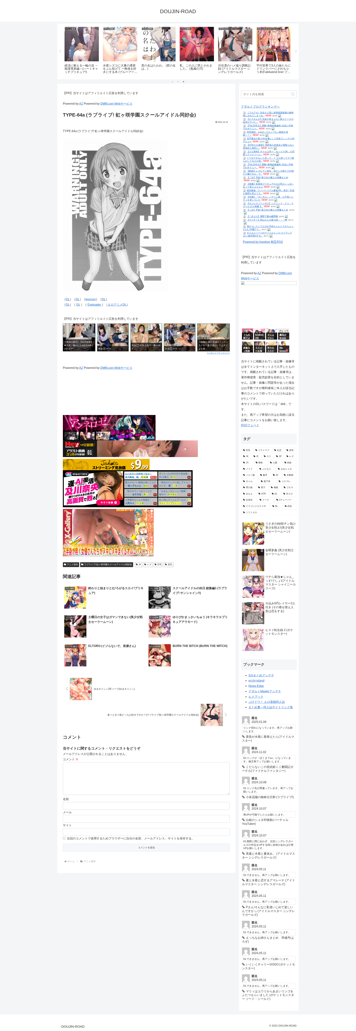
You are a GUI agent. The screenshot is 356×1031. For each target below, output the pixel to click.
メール (67, 812)
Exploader (95, 304)
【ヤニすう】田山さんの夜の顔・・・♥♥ (267, 220)
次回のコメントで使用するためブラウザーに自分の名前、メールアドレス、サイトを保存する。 (131, 838)
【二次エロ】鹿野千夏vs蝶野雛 (262, 216)
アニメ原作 (72, 564)
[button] (293, 94)
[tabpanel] (82, 51)
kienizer (90, 299)
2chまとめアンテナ (261, 675)
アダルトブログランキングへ (260, 106)
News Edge (256, 686)
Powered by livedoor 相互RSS (263, 241)
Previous (60, 51)
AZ (81, 103)
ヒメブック (255, 696)
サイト (67, 825)
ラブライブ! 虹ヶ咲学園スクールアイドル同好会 (108, 564)
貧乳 (170, 564)
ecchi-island (256, 680)
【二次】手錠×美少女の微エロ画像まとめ (267, 177)
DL (68, 299)
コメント (70, 759)
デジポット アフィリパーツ (218, 353)
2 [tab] (178, 82)
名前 (66, 799)
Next (296, 51)
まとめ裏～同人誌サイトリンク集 (270, 707)
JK (140, 564)
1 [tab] (172, 82)
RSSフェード (250, 425)
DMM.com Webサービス (116, 103)
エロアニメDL (117, 304)
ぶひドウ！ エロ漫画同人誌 (266, 701)
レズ (149, 564)
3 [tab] (183, 82)
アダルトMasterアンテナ (264, 691)
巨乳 (159, 564)
